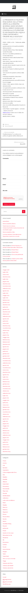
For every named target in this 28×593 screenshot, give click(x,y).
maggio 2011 (6, 426)
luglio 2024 (5, 279)
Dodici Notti (5, 484)
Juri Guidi (19, 39)
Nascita (4, 519)
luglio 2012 (5, 395)
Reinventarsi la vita (7, 535)
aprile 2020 (5, 321)
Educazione (6, 486)
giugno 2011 (6, 423)
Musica (4, 514)
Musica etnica (6, 516)
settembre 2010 (7, 435)
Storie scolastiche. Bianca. (9, 223)
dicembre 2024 (6, 276)
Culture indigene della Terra (10, 472)
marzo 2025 (6, 274)
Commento (6, 158)
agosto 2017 (6, 346)
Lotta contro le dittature (9, 500)
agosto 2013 (6, 374)
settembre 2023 (7, 288)
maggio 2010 (6, 440)
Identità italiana (6, 495)
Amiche (5, 463)
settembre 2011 (6, 416)
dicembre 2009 (6, 451)
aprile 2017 (5, 351)
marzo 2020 (6, 323)
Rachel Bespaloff (9, 126)
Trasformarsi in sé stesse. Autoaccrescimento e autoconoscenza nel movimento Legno (13, 227)
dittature (5, 481)
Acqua (4, 460)
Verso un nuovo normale (9, 558)
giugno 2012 (6, 398)
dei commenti (7, 581)
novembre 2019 (7, 328)
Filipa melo (5, 491)
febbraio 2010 (6, 447)
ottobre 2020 (6, 314)
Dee (4, 474)
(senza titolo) (6, 221)
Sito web (5, 190)
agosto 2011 (6, 419)
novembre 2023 (7, 286)
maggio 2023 (6, 295)
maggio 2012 (6, 400)
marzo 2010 (6, 444)
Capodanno (6, 470)
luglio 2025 (5, 272)
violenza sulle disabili (8, 565)
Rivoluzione (5, 542)
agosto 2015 (6, 365)
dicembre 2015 (6, 358)
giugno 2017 (6, 349)
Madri (4, 502)
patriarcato (5, 528)
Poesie (4, 530)
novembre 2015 (7, 360)
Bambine (5, 467)
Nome (5, 178)
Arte (4, 465)
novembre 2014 (7, 367)
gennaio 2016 (6, 356)
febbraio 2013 (6, 381)
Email (4, 184)
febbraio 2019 (6, 339)
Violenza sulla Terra (8, 563)
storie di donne (6, 549)
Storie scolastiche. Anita (9, 232)
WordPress (13, 590)
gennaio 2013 (6, 384)
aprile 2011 (5, 428)
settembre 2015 (6, 363)
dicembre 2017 (6, 344)
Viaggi (4, 561)
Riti (3, 540)
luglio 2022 (5, 297)
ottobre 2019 (6, 330)
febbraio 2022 (6, 300)
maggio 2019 (6, 337)
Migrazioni (5, 512)
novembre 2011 (6, 412)
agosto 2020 (6, 318)
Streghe (5, 551)
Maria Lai (5, 507)
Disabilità (5, 479)
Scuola (4, 547)
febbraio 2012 (6, 407)
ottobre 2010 (6, 433)
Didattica (5, 477)
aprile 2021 (5, 307)
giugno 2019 (6, 335)
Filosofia (5, 493)
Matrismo (7, 124)
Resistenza (5, 537)
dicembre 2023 (6, 283)
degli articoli (7, 579)
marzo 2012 (5, 405)
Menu (5, 14)
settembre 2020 (7, 316)
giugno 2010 (6, 437)
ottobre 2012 (6, 391)
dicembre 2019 (6, 325)
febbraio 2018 (6, 342)
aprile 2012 (5, 402)
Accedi (4, 577)
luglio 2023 (5, 293)
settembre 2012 (6, 393)
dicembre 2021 (6, 304)
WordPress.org (6, 584)
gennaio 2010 (6, 449)
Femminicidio (6, 488)
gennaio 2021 (6, 309)
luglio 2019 (5, 332)
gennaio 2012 (6, 409)
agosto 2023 (6, 290)
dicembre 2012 (6, 386)
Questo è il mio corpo (8, 533)
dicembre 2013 (6, 372)
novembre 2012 (6, 388)
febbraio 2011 (6, 430)
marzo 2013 (6, 379)
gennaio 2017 (6, 353)
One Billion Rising (7, 523)
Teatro (4, 554)
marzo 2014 (6, 370)
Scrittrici (5, 544)
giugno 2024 (6, 281)
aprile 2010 (5, 442)
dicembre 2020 (6, 311)
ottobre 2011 (6, 414)
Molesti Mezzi (15, 249)
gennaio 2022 (6, 302)
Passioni (5, 526)
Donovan (21, 590)
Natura (4, 521)
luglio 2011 (5, 421)
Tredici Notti (6, 556)
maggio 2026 (6, 270)
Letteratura (5, 498)
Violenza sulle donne (8, 568)
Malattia (5, 505)
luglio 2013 (5, 377)
